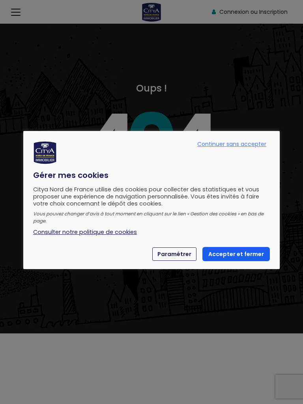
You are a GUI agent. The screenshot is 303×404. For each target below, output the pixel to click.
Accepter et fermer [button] (236, 254)
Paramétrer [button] (174, 254)
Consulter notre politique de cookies (85, 232)
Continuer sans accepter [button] (231, 144)
